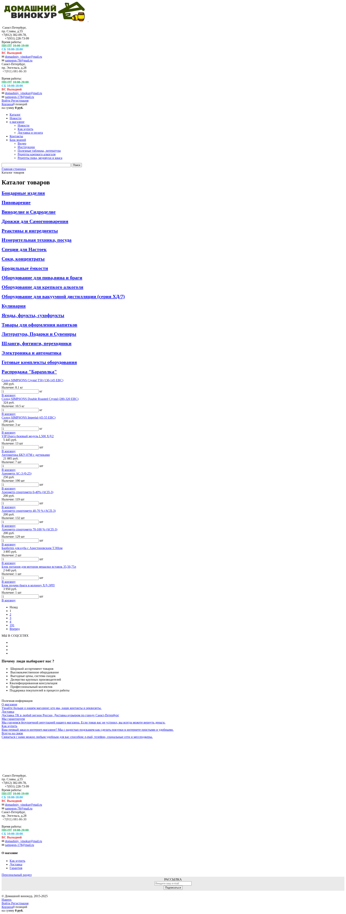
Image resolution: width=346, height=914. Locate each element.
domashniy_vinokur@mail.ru (23, 56)
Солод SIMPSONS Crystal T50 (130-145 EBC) (32, 380)
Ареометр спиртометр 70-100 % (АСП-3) (29, 529)
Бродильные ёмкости (25, 268)
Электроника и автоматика (31, 352)
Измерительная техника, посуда (36, 240)
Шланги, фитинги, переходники (36, 343)
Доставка (16, 864)
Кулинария (14, 306)
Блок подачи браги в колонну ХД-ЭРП (28, 585)
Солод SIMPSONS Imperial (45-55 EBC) (28, 417)
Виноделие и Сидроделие (29, 212)
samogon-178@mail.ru (19, 97)
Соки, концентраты (23, 258)
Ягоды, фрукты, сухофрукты (33, 315)
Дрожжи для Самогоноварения (35, 221)
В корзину (9, 395)
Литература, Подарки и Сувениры (39, 334)
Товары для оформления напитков (39, 324)
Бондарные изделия (23, 193)
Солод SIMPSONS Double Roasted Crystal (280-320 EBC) (40, 399)
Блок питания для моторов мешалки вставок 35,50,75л (39, 566)
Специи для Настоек (24, 249)
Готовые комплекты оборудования (39, 362)
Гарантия (16, 868)
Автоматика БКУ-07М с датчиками (26, 454)
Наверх (7, 899)
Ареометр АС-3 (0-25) (16, 473)
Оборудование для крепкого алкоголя (42, 287)
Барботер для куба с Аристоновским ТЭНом (32, 548)
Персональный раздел (17, 875)
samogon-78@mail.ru (18, 60)
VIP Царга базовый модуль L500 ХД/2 (28, 436)
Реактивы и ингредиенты (30, 230)
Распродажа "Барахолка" (29, 371)
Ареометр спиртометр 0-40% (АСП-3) (27, 492)
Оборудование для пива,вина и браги (42, 277)
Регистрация (19, 100)
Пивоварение (16, 202)
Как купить (17, 860)
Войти (6, 100)
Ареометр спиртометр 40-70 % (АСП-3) (29, 510)
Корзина (7, 104)
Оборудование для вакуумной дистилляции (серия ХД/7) (63, 296)
